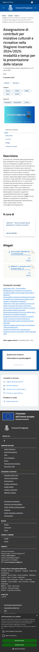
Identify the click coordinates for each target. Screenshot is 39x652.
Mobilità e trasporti (10, 493)
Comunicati (7, 527)
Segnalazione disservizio (11, 608)
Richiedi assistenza (10, 614)
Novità (10, 15)
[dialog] (19, 633)
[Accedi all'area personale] (32, 2)
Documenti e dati (9, 466)
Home (4, 15)
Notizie (6, 525)
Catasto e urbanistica (10, 490)
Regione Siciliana (8, 2)
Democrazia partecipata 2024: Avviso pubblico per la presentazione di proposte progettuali (19, 313)
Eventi (6, 541)
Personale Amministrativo (12, 464)
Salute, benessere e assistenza (13, 513)
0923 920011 (11, 556)
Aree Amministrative (10, 452)
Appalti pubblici (9, 487)
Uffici (5, 455)
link (2, 628)
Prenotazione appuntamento (13, 605)
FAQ (5, 611)
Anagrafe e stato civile (11, 475)
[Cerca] (35, 8)
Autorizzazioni (8, 516)
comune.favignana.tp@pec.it (13, 562)
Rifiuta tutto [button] (19, 645)
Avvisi (17, 15)
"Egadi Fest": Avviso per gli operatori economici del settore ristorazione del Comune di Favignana (18, 304)
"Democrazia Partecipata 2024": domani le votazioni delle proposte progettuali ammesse (19, 309)
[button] (19, 649)
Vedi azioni (16, 83)
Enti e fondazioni (9, 458)
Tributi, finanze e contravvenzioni (14, 507)
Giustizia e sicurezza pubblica (13, 504)
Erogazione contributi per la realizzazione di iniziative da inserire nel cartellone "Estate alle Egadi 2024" (19, 331)
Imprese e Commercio (10, 484)
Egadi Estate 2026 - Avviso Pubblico (14, 288)
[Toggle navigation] (4, 8)
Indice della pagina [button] (11, 130)
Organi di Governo (9, 449)
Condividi (6, 83)
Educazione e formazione (12, 501)
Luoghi (6, 538)
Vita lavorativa (8, 481)
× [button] (37, 615)
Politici (6, 461)
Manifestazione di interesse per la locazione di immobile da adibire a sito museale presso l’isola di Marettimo (18, 292)
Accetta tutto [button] (19, 640)
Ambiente (7, 510)
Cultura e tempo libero (11, 478)
